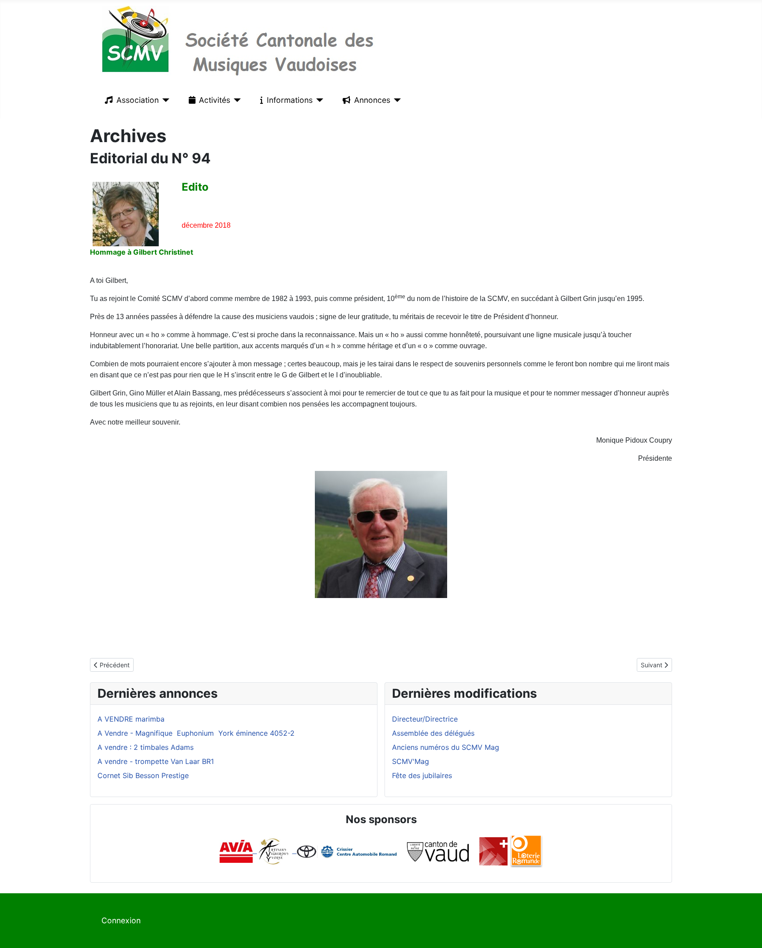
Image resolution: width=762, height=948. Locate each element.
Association (137, 100)
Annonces (372, 100)
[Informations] (318, 100)
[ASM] (493, 850)
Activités (214, 100)
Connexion (121, 920)
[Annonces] (395, 100)
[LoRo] (526, 850)
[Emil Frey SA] (348, 850)
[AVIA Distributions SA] (238, 850)
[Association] (164, 100)
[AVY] (273, 850)
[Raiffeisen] (294, 850)
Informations (290, 100)
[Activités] (235, 100)
